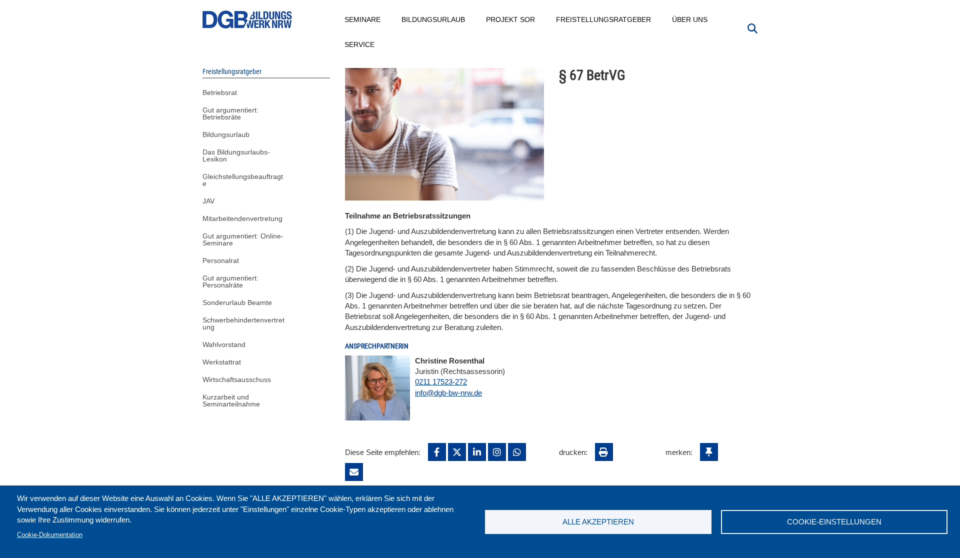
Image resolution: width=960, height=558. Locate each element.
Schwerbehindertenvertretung (243, 323)
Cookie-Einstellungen (834, 522)
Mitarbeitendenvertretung (242, 218)
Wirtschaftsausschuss (236, 380)
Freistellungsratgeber (604, 20)
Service (360, 44)
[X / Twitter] (457, 452)
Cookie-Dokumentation (49, 534)
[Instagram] (497, 452)
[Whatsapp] (517, 452)
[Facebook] (437, 452)
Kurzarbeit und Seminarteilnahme (231, 400)
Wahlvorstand (224, 344)
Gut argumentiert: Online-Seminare (243, 239)
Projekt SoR (511, 20)
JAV (208, 201)
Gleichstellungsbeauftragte (242, 180)
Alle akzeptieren (598, 522)
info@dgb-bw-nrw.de (448, 392)
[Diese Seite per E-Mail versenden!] (354, 472)
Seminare (363, 20)
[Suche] (753, 27)
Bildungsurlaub (434, 20)
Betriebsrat (219, 92)
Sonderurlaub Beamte (237, 302)
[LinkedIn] (477, 452)
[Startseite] (247, 19)
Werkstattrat (221, 362)
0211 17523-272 (441, 382)
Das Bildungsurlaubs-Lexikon (236, 155)
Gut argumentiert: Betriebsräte (230, 113)
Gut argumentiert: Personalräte (230, 281)
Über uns (690, 20)
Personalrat (220, 260)
